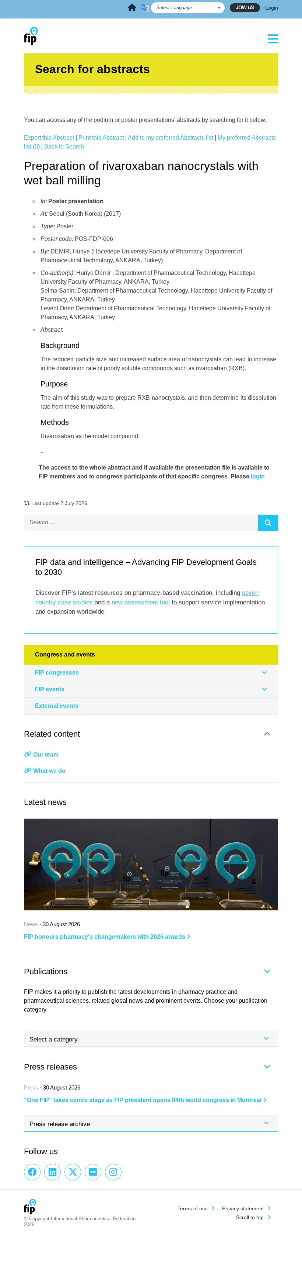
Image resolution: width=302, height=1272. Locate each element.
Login (271, 7)
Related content (52, 734)
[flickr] (93, 1172)
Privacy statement (243, 1208)
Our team (46, 754)
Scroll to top (250, 1217)
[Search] (268, 523)
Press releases (50, 1066)
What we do (49, 771)
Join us (245, 7)
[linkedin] (52, 1172)
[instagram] (113, 1172)
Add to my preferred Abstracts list (170, 137)
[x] (72, 1172)
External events (56, 706)
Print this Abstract (101, 137)
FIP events (49, 689)
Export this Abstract (49, 137)
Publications (45, 971)
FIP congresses (57, 672)
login (258, 476)
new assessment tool (141, 602)
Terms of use (193, 1208)
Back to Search (64, 146)
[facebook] (32, 1172)
